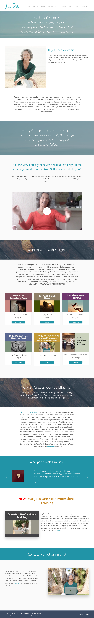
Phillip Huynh (40, 615)
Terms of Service (21, 615)
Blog (70, 6)
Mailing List (85, 6)
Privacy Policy (14, 615)
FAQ (56, 6)
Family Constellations (29, 412)
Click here (51, 447)
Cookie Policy (29, 615)
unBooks (50, 6)
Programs (43, 6)
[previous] (6, 478)
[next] (87, 478)
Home (29, 6)
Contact (77, 6)
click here (59, 530)
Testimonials (63, 6)
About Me (35, 6)
